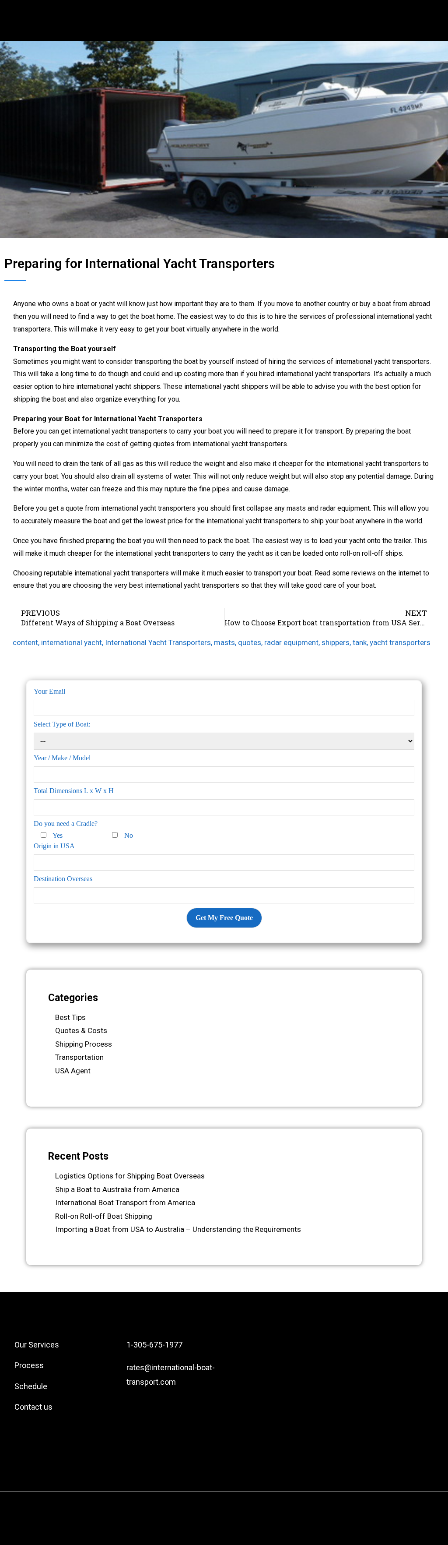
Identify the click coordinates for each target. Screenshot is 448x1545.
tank (360, 642)
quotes (249, 642)
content (25, 642)
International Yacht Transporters (158, 642)
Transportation (79, 1057)
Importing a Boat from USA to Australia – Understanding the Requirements (178, 1229)
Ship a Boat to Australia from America (117, 1189)
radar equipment (291, 642)
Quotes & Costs (81, 1030)
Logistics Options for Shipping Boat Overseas (130, 1175)
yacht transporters (400, 642)
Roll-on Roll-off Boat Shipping (103, 1216)
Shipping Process (83, 1044)
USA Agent (73, 1070)
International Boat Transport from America (125, 1202)
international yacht (71, 642)
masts (224, 642)
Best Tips (70, 1017)
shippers (336, 642)
